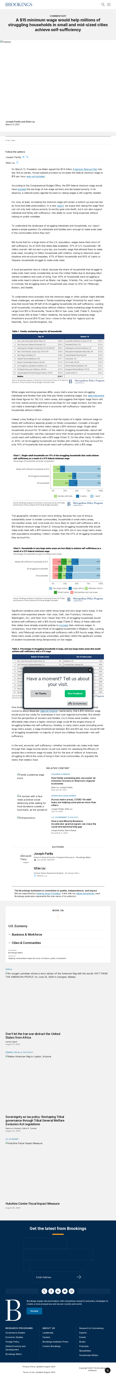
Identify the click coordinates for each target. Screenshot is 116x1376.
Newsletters (85, 1350)
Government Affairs (88, 1355)
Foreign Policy (12, 1341)
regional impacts (48, 710)
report (60, 205)
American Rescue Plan (85, 169)
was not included (35, 176)
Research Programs (19, 1328)
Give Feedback (75, 693)
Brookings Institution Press (55, 1341)
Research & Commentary (91, 1328)
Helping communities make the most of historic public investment (37, 958)
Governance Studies (15, 1332)
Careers (46, 1337)
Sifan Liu (30, 121)
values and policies (85, 893)
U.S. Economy (17, 926)
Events (82, 1337)
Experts (83, 1332)
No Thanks (40, 693)
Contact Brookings (51, 1346)
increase (63, 625)
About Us (48, 1328)
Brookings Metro (83, 857)
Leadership (47, 1332)
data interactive (96, 395)
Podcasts (84, 1346)
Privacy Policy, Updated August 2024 (39, 1366)
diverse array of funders (49, 893)
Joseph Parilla (13, 121)
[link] (27, 934)
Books (82, 1341)
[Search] (103, 4)
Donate (34, 1311)
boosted (22, 189)
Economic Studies (14, 1337)
